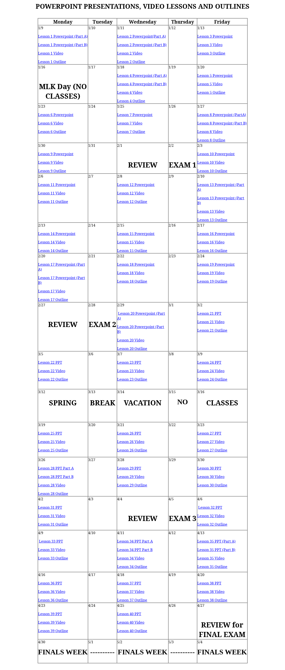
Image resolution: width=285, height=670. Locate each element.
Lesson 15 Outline (132, 250)
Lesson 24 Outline (212, 379)
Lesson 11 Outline (53, 201)
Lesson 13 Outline (212, 219)
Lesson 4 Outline (131, 100)
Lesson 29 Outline (132, 485)
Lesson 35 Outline (212, 566)
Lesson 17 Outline (53, 299)
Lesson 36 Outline (53, 600)
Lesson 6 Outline (52, 131)
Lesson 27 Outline (212, 450)
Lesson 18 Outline (132, 281)
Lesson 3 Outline (211, 53)
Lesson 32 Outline (212, 524)
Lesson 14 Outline (53, 250)
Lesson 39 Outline (53, 630)
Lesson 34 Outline (132, 566)
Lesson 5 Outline (211, 92)
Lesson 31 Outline (53, 524)
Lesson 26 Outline (132, 450)
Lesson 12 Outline (132, 201)
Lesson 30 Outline (212, 485)
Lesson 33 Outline (53, 558)
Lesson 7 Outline (131, 131)
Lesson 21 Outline (212, 330)
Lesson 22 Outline (53, 379)
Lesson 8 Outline (211, 140)
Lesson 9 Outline (52, 170)
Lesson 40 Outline (132, 630)
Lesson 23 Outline (132, 379)
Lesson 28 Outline (53, 493)
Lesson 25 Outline (53, 450)
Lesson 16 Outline (212, 250)
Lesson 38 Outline (212, 600)
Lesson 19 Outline (212, 281)
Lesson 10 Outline (212, 170)
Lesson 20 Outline (132, 348)
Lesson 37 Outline (132, 600)
